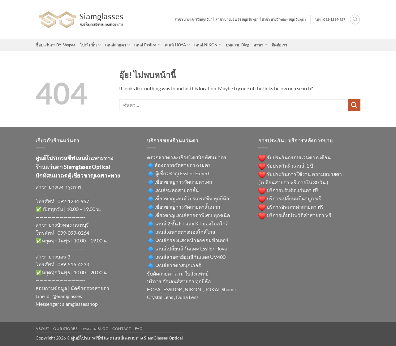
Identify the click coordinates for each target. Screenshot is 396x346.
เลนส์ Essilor (145, 44)
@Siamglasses (67, 296)
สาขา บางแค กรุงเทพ (58, 187)
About (43, 328)
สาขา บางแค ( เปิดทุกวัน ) (193, 19)
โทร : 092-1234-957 (330, 19)
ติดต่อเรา (279, 44)
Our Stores (65, 328)
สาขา (258, 44)
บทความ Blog (237, 44)
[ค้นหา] (355, 19)
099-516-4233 (73, 264)
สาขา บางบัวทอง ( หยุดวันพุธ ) (284, 19)
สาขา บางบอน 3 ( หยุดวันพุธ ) (236, 19)
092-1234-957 (73, 201)
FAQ (139, 328)
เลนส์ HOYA (175, 44)
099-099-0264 (73, 233)
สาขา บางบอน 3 (53, 256)
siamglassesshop (80, 304)
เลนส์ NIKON (205, 44)
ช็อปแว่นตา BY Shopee (55, 44)
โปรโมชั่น (88, 44)
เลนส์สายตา (115, 44)
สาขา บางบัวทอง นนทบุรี (62, 225)
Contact (121, 328)
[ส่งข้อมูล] (354, 105)
